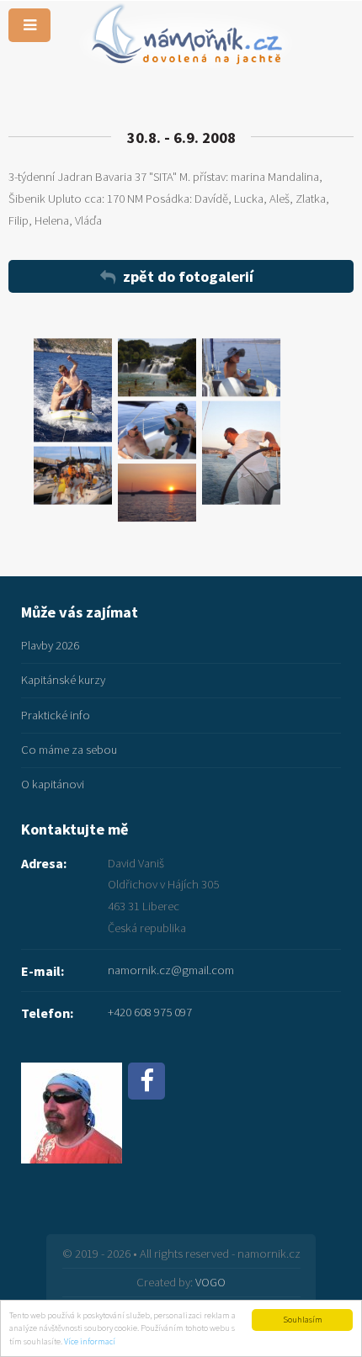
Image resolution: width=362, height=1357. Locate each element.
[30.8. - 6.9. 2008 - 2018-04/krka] (157, 367)
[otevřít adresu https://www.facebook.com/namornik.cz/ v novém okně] (146, 1081)
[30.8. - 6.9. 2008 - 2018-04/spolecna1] (73, 475)
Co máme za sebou (69, 749)
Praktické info (55, 715)
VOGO (210, 1282)
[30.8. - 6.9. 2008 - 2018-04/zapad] (157, 493)
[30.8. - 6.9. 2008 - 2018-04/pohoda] (241, 367)
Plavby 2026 (50, 645)
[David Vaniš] (71, 1081)
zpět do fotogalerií (188, 276)
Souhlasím (302, 1319)
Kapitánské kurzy (63, 679)
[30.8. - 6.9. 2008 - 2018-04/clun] (73, 390)
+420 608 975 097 (150, 1012)
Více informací (89, 1341)
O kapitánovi (52, 784)
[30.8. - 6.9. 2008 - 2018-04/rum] (241, 452)
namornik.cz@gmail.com (171, 970)
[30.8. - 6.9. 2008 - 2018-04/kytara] (157, 429)
